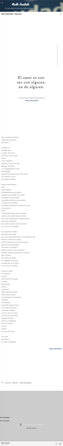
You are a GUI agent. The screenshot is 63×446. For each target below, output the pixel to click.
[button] (61, 14)
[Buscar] (61, 3)
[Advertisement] (31, 29)
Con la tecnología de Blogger (32, 424)
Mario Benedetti (25, 383)
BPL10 (15, 383)
